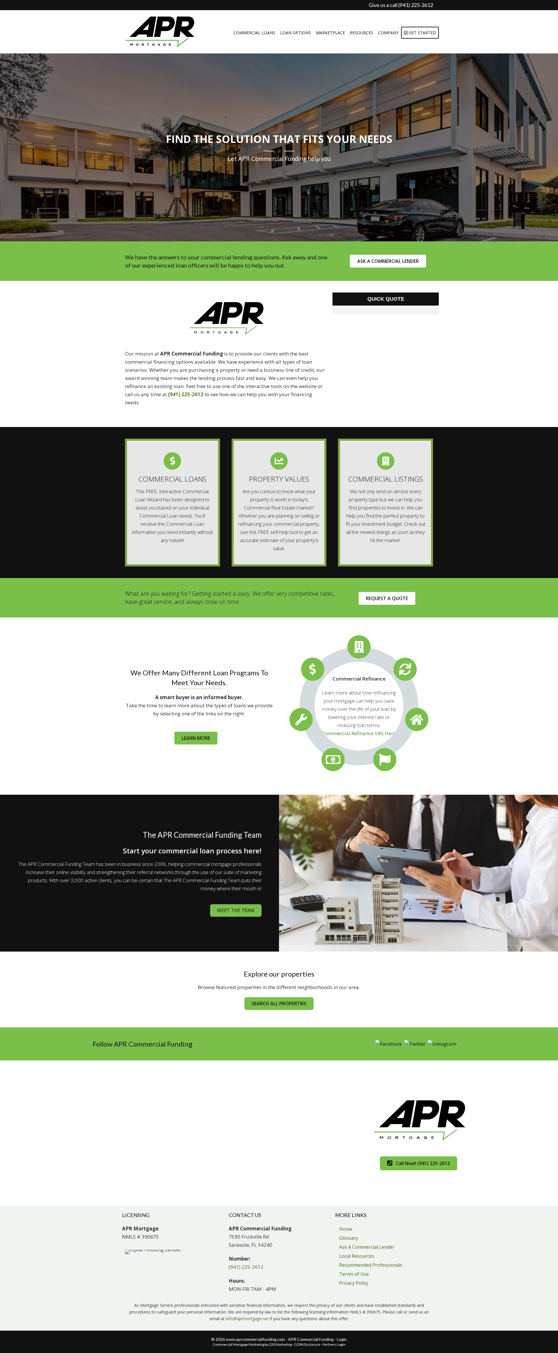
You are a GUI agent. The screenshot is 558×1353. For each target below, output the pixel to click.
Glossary (348, 1238)
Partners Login (334, 1344)
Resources (361, 32)
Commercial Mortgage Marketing (238, 1344)
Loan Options (295, 32)
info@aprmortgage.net (247, 1318)
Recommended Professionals (370, 1265)
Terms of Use (354, 1274)
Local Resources (356, 1256)
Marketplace (330, 32)
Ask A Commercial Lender (366, 1247)
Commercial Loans (254, 32)
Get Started (421, 32)
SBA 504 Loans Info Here (359, 737)
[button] (388, 261)
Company (388, 32)
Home (345, 1229)
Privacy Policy (353, 1283)
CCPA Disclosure (307, 1344)
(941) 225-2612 (185, 394)
